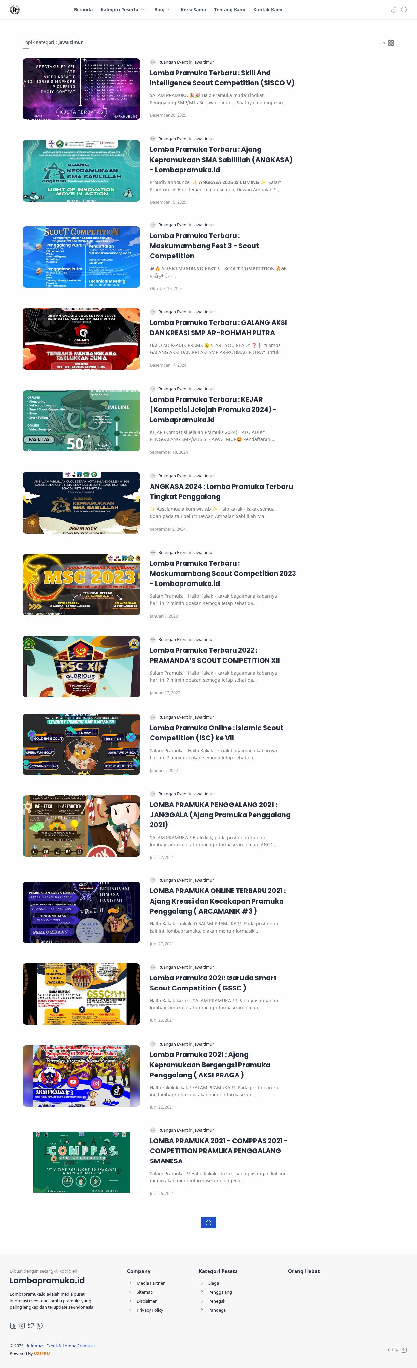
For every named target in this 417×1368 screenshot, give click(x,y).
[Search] (404, 10)
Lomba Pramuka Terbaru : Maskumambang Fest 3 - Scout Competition (204, 246)
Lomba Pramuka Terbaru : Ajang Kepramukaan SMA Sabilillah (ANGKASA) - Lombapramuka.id (221, 159)
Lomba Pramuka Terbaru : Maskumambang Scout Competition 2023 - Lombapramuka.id (223, 573)
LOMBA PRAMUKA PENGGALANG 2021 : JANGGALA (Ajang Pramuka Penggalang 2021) (220, 815)
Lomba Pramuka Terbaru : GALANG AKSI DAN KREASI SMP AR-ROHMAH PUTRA (218, 327)
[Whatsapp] (39, 1325)
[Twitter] (31, 1325)
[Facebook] (13, 1325)
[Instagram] (22, 1325)
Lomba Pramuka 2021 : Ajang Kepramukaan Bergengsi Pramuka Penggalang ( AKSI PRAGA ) (210, 1064)
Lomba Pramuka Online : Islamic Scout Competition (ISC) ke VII (216, 733)
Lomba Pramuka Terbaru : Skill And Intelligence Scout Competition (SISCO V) (222, 78)
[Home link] (208, 1222)
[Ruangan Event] (173, 62)
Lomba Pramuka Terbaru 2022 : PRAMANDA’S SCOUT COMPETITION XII (215, 655)
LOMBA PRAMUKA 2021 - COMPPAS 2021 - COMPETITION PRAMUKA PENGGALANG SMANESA (219, 1151)
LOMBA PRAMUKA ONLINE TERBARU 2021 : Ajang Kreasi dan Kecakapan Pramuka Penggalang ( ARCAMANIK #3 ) (218, 901)
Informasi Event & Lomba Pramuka (61, 1345)
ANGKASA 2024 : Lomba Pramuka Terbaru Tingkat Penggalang (221, 491)
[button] (393, 10)
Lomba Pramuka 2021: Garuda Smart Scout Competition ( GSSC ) (213, 983)
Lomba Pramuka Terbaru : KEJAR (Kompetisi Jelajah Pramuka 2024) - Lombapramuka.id (213, 409)
